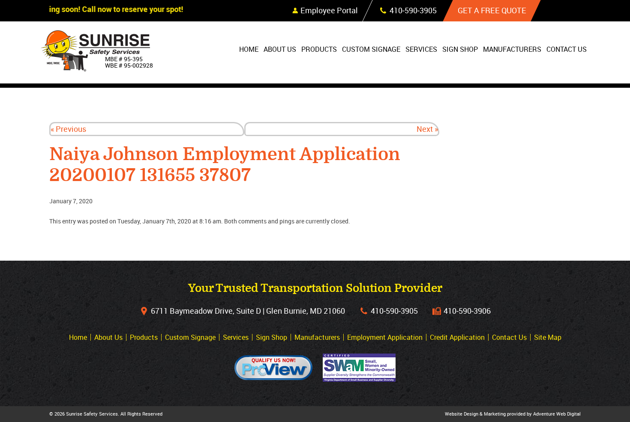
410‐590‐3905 (394, 311)
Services (421, 49)
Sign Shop (460, 49)
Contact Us (566, 49)
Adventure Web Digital (557, 413)
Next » (427, 129)
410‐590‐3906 (467, 311)
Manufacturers (512, 49)
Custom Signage (371, 49)
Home (248, 49)
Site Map (547, 337)
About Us (280, 49)
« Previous (68, 129)
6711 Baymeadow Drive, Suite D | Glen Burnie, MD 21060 (248, 311)
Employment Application (385, 337)
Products (319, 49)
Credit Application (457, 337)
